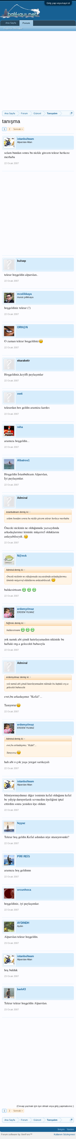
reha (20, 427)
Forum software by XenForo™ (16, 1134)
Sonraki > (18, 129)
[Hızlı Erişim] (71, 113)
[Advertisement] (38, 71)
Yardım (70, 1129)
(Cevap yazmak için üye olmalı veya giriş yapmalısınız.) (45, 1106)
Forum (26, 23)
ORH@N (22, 327)
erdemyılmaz (25, 608)
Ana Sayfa (10, 23)
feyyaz (21, 823)
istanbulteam (25, 138)
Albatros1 (23, 460)
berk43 (21, 989)
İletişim (61, 1129)
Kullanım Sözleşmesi (64, 1134)
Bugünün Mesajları (13, 28)
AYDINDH (23, 922)
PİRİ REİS (23, 856)
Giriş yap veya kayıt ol (58, 3)
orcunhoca (24, 889)
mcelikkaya (24, 293)
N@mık (22, 555)
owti (20, 393)
